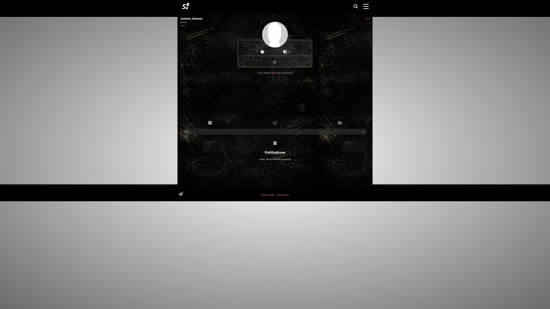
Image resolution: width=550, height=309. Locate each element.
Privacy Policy (283, 195)
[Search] (356, 6)
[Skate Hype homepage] (186, 10)
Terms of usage (267, 195)
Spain (274, 73)
